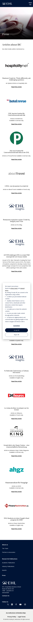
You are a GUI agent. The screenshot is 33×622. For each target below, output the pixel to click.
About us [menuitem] (5, 545)
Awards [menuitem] (4, 570)
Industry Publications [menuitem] (8, 566)
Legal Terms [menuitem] (22, 617)
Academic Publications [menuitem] (8, 562)
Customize (16, 325)
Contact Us (5, 596)
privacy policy (14, 288)
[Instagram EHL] (25, 604)
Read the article (16, 87)
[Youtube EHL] (20, 604)
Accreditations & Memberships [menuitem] (16, 613)
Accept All (16, 330)
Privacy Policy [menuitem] (11, 617)
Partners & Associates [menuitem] (8, 552)
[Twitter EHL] (8, 604)
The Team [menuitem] (5, 548)
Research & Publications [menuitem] (9, 559)
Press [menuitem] (4, 575)
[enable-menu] (30, 4)
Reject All (16, 334)
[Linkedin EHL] (12, 604)
